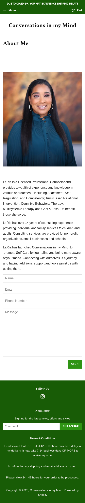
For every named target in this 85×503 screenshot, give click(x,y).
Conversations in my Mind (42, 25)
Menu (12, 10)
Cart (79, 10)
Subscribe (71, 426)
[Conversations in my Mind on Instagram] (42, 397)
